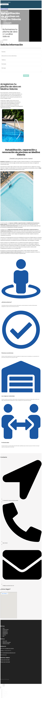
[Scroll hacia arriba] (1, 685)
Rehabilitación (5, 632)
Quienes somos (6, 629)
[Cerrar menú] (0, 687)
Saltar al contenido (4, 8)
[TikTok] (8, 674)
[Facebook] (1, 674)
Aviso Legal (5, 640)
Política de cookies (6, 643)
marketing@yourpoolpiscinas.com (9, 652)
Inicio (4, 628)
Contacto (4, 634)
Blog (4, 29)
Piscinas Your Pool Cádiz (5, 659)
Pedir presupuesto (4, 4)
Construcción (5, 630)
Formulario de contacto (9, 648)
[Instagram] (3, 674)
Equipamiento (5, 633)
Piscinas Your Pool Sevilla (5, 661)
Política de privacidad (7, 642)
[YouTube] (4, 674)
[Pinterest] (6, 674)
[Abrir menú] (1, 42)
